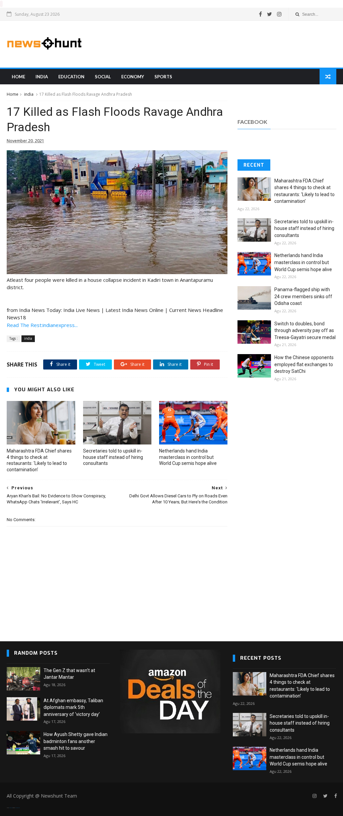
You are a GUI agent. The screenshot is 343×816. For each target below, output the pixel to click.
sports (163, 76)
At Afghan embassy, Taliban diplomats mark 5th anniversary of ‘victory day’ (73, 707)
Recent (254, 165)
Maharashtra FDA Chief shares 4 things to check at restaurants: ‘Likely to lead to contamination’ (39, 460)
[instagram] (279, 14)
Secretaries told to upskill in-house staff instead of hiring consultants (113, 457)
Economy (132, 76)
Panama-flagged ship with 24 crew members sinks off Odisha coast (303, 296)
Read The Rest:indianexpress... (42, 325)
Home (18, 76)
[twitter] (269, 14)
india (42, 76)
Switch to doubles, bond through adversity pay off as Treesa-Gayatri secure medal (305, 330)
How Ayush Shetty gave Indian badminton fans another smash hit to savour (76, 741)
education (71, 76)
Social (103, 76)
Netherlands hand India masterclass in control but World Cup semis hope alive (188, 457)
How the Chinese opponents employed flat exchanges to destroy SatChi (304, 364)
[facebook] (260, 14)
